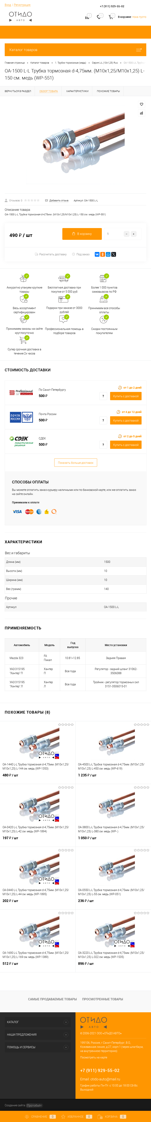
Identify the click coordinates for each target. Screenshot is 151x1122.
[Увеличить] (75, 145)
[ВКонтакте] (97, 254)
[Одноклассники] (102, 254)
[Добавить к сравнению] (141, 113)
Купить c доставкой (126, 396)
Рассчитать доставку (53, 254)
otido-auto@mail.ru (105, 1079)
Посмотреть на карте (93, 1057)
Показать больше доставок (75, 462)
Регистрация (22, 4)
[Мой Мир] (108, 254)
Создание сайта (15, 1105)
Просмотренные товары (102, 999)
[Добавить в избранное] (141, 104)
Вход (8, 4)
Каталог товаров (23, 50)
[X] (113, 254)
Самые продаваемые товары (52, 999)
